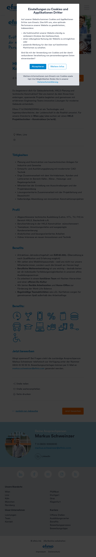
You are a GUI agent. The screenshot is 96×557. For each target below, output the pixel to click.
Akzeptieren (38, 66)
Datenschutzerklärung (48, 82)
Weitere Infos (57, 66)
